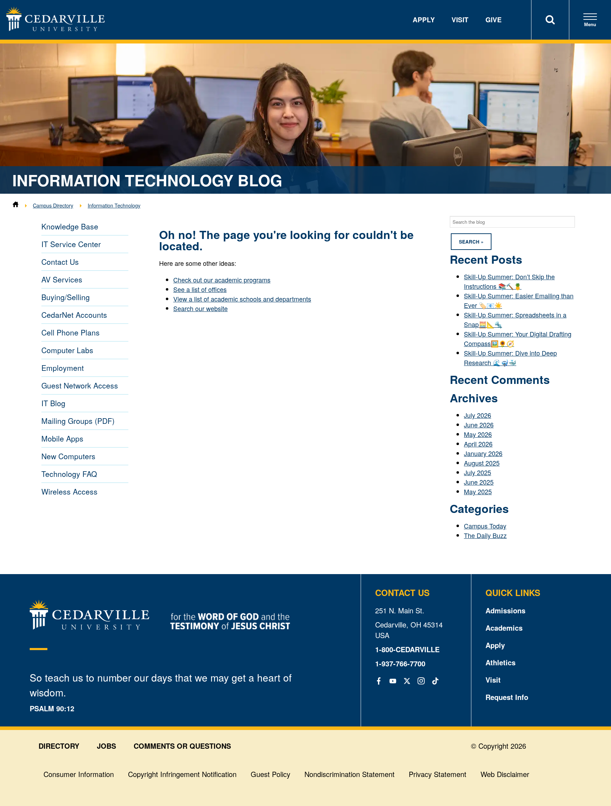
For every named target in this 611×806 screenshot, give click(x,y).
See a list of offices (200, 289)
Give (493, 19)
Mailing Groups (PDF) (78, 420)
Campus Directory (53, 205)
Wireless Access (69, 491)
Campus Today (485, 525)
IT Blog (53, 403)
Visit (460, 19)
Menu (590, 24)
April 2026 (478, 443)
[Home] (15, 205)
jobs (106, 746)
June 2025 (479, 481)
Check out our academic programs (221, 279)
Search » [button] (471, 241)
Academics (504, 628)
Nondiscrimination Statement (349, 774)
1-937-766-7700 (400, 663)
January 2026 (483, 453)
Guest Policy (270, 774)
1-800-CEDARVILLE (407, 649)
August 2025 (482, 462)
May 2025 (478, 491)
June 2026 (479, 424)
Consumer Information (78, 774)
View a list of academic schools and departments (242, 298)
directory (59, 746)
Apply (424, 19)
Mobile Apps (62, 438)
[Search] (550, 20)
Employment (62, 367)
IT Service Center (71, 244)
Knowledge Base (69, 226)
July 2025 (477, 472)
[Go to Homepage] (55, 28)
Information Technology (114, 205)
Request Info (506, 697)
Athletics (500, 662)
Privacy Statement (437, 774)
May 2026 (478, 434)
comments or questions (182, 746)
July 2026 (477, 415)
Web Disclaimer (505, 774)
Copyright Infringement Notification (182, 774)
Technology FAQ (69, 473)
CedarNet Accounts (74, 314)
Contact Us (60, 261)
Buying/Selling (65, 297)
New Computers (68, 456)
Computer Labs (67, 350)
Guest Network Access (79, 385)
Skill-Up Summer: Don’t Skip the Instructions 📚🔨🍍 (509, 281)
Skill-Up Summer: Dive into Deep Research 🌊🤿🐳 (510, 357)
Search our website (200, 308)
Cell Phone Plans (70, 332)
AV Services (61, 279)
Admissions (505, 610)
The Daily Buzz (485, 535)
